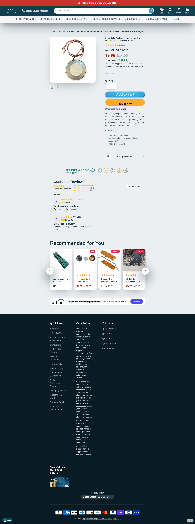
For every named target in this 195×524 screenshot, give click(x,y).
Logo (12, 10)
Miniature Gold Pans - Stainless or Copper (85, 269)
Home (52, 32)
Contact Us (55, 345)
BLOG (176, 19)
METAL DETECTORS (49, 19)
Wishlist (178, 11)
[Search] (151, 10)
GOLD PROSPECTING (76, 19)
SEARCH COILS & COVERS (106, 19)
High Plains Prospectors (92, 519)
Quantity (109, 80)
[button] (111, 45)
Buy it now (125, 103)
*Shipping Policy (58, 390)
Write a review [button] (134, 186)
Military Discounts (54, 358)
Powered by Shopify (112, 519)
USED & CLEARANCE (156, 19)
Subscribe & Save (56, 396)
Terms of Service (58, 402)
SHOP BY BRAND (25, 19)
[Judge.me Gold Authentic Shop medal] (106, 170)
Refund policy (56, 368)
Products (62, 32)
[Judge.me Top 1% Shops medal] (119, 170)
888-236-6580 (37, 11)
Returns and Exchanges (56, 374)
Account (170, 11)
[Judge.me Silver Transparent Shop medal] (112, 170)
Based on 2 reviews (62, 189)
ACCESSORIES (132, 19)
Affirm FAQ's (56, 333)
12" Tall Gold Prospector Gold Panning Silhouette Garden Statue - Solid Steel (134, 269)
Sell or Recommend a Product (57, 383)
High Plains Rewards (55, 350)
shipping (118, 64)
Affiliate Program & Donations (58, 339)
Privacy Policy (56, 364)
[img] (67, 199)
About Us (54, 329)
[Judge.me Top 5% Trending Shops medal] (125, 170)
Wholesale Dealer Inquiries (57, 408)
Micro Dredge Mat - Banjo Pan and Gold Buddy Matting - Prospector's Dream (61, 269)
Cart (187, 11)
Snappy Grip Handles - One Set (109, 269)
